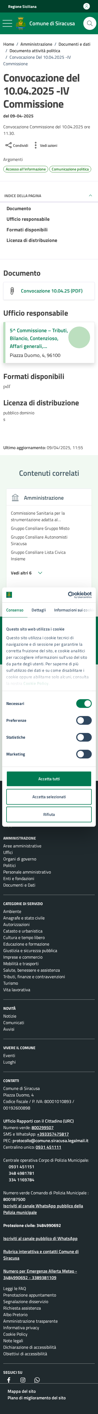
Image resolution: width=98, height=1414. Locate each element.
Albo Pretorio (15, 1314)
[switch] (84, 720)
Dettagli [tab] (39, 610)
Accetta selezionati (49, 796)
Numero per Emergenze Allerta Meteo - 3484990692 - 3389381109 (40, 1274)
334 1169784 (21, 1179)
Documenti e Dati (19, 885)
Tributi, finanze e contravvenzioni (34, 976)
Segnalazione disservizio (25, 1301)
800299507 (43, 1127)
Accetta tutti (49, 779)
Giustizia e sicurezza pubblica (30, 950)
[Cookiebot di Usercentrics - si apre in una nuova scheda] (69, 594)
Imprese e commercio (22, 957)
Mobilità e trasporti (21, 963)
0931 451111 (48, 1147)
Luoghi (9, 1062)
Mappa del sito (22, 1391)
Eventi (9, 1055)
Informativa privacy (21, 1327)
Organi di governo (19, 859)
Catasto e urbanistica (22, 931)
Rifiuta (49, 814)
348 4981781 (21, 1173)
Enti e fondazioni (18, 878)
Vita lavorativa (16, 989)
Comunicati (13, 1022)
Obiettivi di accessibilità (25, 1353)
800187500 (14, 1199)
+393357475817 (53, 1134)
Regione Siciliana (22, 6)
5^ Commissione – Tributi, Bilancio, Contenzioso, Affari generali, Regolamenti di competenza (39, 338)
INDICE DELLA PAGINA (22, 195)
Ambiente (12, 911)
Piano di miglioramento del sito (37, 1397)
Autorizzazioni (16, 924)
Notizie (9, 1016)
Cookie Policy (35, 683)
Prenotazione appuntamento (29, 1295)
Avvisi (8, 1029)
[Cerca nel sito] (89, 23)
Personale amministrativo (27, 872)
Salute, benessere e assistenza (31, 970)
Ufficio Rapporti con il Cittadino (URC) (38, 1121)
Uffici (8, 852)
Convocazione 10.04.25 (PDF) (51, 291)
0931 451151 (21, 1166)
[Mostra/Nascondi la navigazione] (7, 23)
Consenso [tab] (14, 610)
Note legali (13, 1340)
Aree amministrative (22, 846)
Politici (9, 865)
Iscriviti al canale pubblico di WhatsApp (40, 1238)
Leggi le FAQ (14, 1288)
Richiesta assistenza (22, 1308)
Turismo (10, 983)
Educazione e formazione (26, 944)
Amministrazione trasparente (30, 1321)
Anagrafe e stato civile (24, 918)
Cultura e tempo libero (24, 937)
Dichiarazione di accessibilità (29, 1347)
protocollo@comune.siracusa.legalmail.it (50, 1140)
